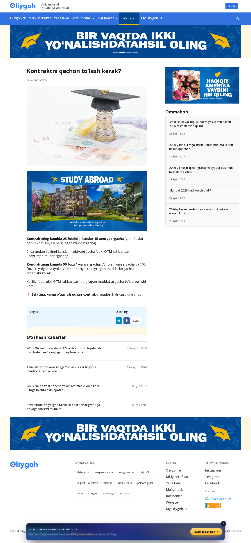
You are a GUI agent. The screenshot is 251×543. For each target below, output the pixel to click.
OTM (80, 493)
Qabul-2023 (125, 483)
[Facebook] (126, 320)
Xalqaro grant (145, 483)
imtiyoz (92, 493)
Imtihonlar (174, 496)
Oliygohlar (18, 18)
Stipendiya (109, 493)
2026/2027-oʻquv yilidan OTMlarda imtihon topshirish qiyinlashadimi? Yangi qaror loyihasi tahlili (64, 350)
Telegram (212, 476)
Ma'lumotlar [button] (82, 18)
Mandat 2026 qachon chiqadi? (190, 190)
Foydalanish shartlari (228, 531)
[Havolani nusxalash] (136, 320)
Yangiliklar (61, 18)
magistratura (127, 472)
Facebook (212, 483)
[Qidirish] (238, 18)
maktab (107, 483)
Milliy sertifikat (39, 18)
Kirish (231, 6)
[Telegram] (119, 320)
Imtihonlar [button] (106, 18)
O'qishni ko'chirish (87, 483)
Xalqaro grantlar (104, 472)
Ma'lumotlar (175, 489)
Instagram (213, 470)
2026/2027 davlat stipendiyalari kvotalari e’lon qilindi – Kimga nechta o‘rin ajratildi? (64, 388)
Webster (129, 18)
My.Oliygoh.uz (151, 18)
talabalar (125, 493)
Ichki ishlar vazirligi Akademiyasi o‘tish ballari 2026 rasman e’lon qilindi (200, 124)
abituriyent (83, 472)
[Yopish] (223, 524)
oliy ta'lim (145, 472)
